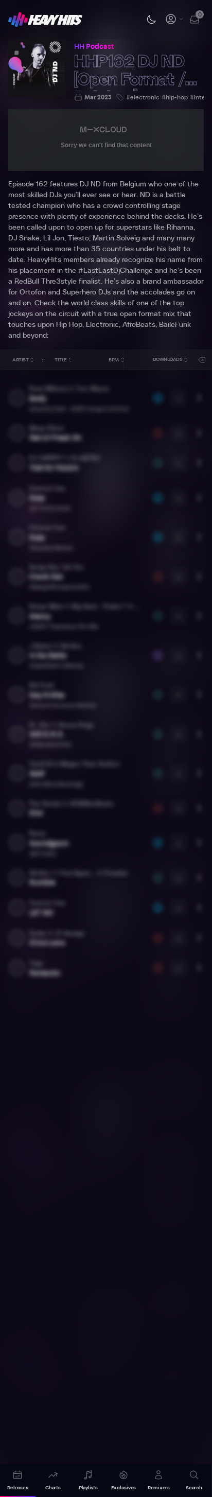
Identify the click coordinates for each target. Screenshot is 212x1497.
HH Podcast (94, 46)
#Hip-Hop (175, 97)
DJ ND (90, 184)
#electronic (143, 97)
